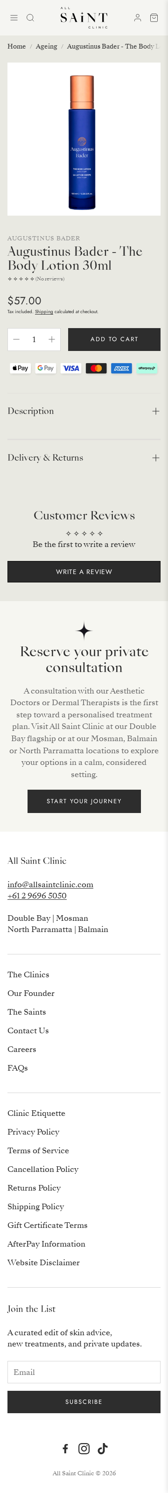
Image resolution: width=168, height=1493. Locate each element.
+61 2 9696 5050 (37, 895)
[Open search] (30, 17)
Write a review (84, 571)
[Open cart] (154, 17)
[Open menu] (14, 17)
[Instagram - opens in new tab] (84, 1448)
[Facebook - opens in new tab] (65, 1448)
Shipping (44, 311)
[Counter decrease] (16, 339)
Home (16, 46)
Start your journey (84, 801)
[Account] (137, 17)
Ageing (46, 46)
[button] (84, 411)
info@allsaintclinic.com (50, 884)
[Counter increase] (51, 339)
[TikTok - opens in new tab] (102, 1448)
